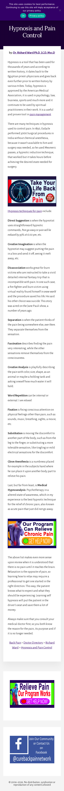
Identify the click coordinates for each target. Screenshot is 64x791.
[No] (60, 10)
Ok (23, 15)
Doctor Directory (33, 642)
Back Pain (15, 642)
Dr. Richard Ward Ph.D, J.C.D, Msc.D (34, 52)
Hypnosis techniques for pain (25, 211)
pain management (40, 114)
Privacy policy (37, 15)
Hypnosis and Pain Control (36, 647)
